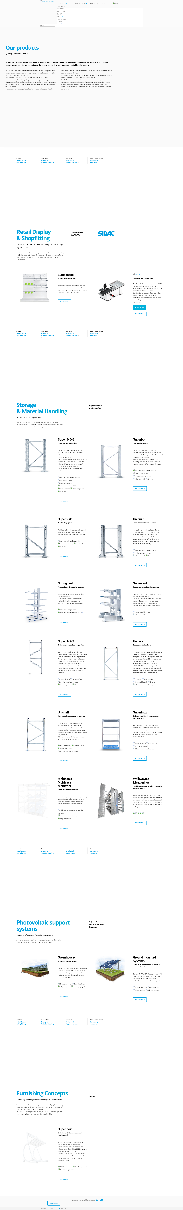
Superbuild (65, 519)
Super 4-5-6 (66, 439)
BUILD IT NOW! (139, 307)
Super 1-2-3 (66, 641)
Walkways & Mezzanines (141, 780)
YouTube (63, 1208)
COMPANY (60, 4)
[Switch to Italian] (115, 3)
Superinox (140, 712)
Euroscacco (66, 275)
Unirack (138, 641)
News (51, 1208)
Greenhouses (67, 957)
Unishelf (63, 712)
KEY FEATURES (64, 301)
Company (43, 1208)
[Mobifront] (33, 826)
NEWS (84, 4)
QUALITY (77, 4)
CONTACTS (103, 4)
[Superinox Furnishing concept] (35, 1164)
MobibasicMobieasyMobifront (65, 782)
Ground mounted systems (144, 959)
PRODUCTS (69, 4)
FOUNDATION (94, 4)
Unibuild (138, 519)
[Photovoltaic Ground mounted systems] (110, 992)
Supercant (140, 583)
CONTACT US (53, 1203)
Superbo (138, 439)
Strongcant (65, 583)
